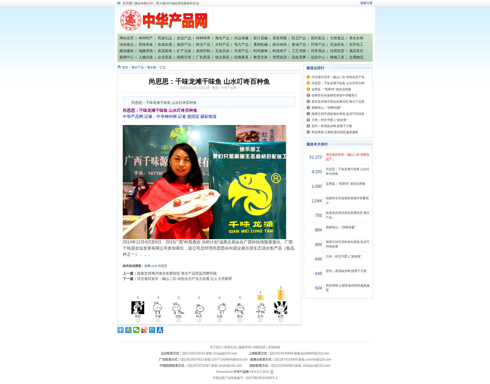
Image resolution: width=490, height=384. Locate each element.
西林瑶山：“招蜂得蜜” (326, 107)
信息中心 (318, 57)
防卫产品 (299, 38)
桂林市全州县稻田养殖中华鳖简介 (335, 95)
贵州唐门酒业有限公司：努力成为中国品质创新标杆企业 (160, 3)
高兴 (240, 316)
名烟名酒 (165, 44)
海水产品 (222, 38)
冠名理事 (299, 57)
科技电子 (280, 51)
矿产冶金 (184, 51)
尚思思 (162, 266)
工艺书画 (299, 51)
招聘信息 (259, 347)
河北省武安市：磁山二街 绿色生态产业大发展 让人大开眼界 (184, 279)
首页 (125, 67)
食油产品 (299, 44)
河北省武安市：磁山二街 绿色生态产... (348, 157)
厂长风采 (203, 57)
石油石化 (337, 44)
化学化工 (356, 44)
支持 (260, 316)
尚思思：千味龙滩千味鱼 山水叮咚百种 (338, 83)
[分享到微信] (136, 330)
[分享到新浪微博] (144, 330)
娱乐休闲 (280, 44)
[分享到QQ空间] (128, 330)
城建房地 (146, 51)
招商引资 (184, 57)
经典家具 (241, 57)
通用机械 (260, 44)
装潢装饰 (165, 51)
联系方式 (230, 347)
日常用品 (318, 51)
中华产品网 (228, 88)
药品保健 (241, 38)
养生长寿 (356, 38)
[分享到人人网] (160, 330)
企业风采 (165, 57)
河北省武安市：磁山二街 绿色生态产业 (338, 77)
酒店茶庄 (356, 51)
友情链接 (274, 347)
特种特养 (203, 38)
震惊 (138, 316)
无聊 (219, 316)
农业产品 (184, 38)
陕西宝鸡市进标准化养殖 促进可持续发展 (348, 244)
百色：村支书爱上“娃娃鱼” (329, 120)
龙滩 (147, 266)
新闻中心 (126, 57)
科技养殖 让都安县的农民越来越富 (335, 132)
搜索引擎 (366, 3)
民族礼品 (165, 38)
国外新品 (318, 38)
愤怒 (179, 316)
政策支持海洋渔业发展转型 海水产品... (348, 215)
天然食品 (337, 38)
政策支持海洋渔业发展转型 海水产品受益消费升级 (177, 273)
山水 (154, 266)
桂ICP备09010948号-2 (262, 378)
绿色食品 (126, 44)
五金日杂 (222, 51)
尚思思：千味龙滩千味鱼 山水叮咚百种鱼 (348, 171)
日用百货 (337, 51)
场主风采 (222, 57)
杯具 (199, 316)
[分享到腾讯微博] (152, 330)
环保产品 (318, 44)
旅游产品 (184, 44)
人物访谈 (146, 57)
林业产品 (203, 44)
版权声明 (245, 347)
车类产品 (241, 51)
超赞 (281, 316)
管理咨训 (280, 57)
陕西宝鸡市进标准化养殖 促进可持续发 (338, 114)
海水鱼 (151, 67)
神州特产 (146, 38)
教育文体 (260, 57)
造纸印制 (203, 51)
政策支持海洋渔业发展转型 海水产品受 (338, 101)
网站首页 (126, 38)
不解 (158, 316)
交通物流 (356, 57)
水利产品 (222, 44)
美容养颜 (280, 38)
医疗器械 (260, 38)
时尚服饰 (260, 51)
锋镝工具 (337, 57)
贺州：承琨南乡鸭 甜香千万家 (332, 126)
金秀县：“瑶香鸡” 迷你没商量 (331, 89)
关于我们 (216, 347)
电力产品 (241, 44)
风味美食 (146, 44)
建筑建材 (126, 51)
